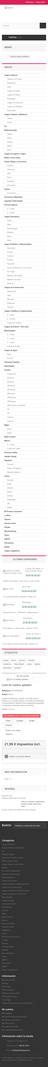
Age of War (26, 587)
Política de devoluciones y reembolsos (17, 1003)
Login (23, 806)
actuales (31, 660)
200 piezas (11, 390)
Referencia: (6, 691)
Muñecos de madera (14, 276)
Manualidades (9, 331)
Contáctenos (29, 2)
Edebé (9, 508)
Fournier (10, 166)
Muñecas (10, 283)
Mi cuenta (7, 1009)
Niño (8, 173)
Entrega (5, 983)
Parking (10, 260)
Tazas (6, 535)
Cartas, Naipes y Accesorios (15, 162)
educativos (7, 668)
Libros (6, 476)
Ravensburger (12, 228)
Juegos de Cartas (13, 91)
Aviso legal (6, 987)
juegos (6, 660)
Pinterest (8, 725)
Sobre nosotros (8, 990)
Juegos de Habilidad (14, 107)
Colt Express (28, 618)
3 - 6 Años (11, 213)
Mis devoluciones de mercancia (14, 1017)
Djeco (9, 236)
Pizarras (10, 464)
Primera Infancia (10, 205)
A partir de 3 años (13, 449)
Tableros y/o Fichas (14, 79)
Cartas (9, 122)
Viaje (9, 87)
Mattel (9, 146)
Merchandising (10, 531)
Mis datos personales (10, 1027)
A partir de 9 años (13, 346)
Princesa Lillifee (10, 452)
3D (8, 413)
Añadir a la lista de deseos (20, 756)
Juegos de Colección (15, 103)
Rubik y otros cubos (12, 158)
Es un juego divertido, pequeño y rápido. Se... (20, 597)
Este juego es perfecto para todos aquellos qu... (21, 644)
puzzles (22, 660)
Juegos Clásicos (10, 75)
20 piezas (10, 378)
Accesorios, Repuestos (13, 197)
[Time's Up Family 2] (11, 636)
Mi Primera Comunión (13, 511)
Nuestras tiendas (8, 980)
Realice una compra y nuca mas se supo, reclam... (22, 581)
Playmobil (10, 264)
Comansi (10, 256)
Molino (9, 492)
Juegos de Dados (13, 95)
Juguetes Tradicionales (13, 201)
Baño (9, 354)
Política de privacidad (10, 993)
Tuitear (7, 721)
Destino (10, 496)
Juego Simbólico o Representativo (18, 244)
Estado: (5, 694)
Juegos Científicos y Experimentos (18, 311)
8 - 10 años (11, 319)
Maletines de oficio (14, 280)
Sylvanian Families (11, 362)
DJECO (7, 539)
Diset (9, 150)
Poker (9, 177)
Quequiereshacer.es (24, 1060)
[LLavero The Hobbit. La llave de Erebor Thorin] (12, 572)
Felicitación (9, 543)
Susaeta (10, 480)
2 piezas (10, 417)
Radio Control (9, 437)
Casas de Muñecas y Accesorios (19, 268)
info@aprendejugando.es (21, 1050)
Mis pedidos (7, 1013)
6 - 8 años (11, 315)
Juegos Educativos (11, 217)
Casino (7, 189)
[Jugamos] (24, 11)
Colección (10, 169)
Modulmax (11, 303)
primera (18, 668)
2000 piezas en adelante (16, 405)
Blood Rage (26, 602)
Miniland (10, 232)
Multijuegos (11, 99)
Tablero (10, 118)
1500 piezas (11, 401)
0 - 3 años (11, 335)
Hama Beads (9, 366)
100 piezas (11, 386)
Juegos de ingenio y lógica (15, 154)
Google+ (31, 721)
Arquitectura (11, 291)
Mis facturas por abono (11, 1020)
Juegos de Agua (10, 350)
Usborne (10, 488)
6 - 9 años (11, 342)
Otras (9, 240)
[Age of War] (8, 589)
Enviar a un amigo (13, 730)
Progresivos (11, 374)
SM (8, 504)
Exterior (10, 358)
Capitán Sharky (10, 456)
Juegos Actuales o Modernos (15, 114)
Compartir (19, 721)
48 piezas (10, 382)
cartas (29, 664)
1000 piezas (11, 397)
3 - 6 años (11, 338)
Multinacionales (10, 130)
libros (14, 660)
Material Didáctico (13, 472)
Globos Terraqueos (14, 468)
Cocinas (10, 252)
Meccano (10, 299)
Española (10, 181)
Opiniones (7, 796)
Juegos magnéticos (12, 551)
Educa (9, 138)
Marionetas (11, 248)
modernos (7, 664)
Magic (9, 433)
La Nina (7, 515)
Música (7, 441)
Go (5, 126)
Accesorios (11, 185)
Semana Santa (10, 523)
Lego (9, 295)
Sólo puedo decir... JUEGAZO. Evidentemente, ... (21, 612)
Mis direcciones (8, 1023)
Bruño (9, 484)
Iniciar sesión (40, 2)
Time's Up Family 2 (33, 634)
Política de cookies (9, 997)
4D (8, 409)
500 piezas (11, 394)
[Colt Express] (9, 620)
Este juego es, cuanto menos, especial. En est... (21, 628)
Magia (6, 425)
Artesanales (11, 110)
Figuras (7, 519)
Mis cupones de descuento (12, 1030)
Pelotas (7, 527)
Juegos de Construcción (14, 287)
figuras (37, 664)
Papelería (8, 460)
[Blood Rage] (8, 605)
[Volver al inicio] (4, 56)
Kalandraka (11, 500)
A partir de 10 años (14, 323)
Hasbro (9, 142)
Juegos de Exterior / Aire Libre (16, 327)
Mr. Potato (11, 272)
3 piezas (10, 421)
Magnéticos (11, 83)
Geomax (10, 307)
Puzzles (7, 370)
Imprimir (9, 734)
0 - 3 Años (11, 209)
